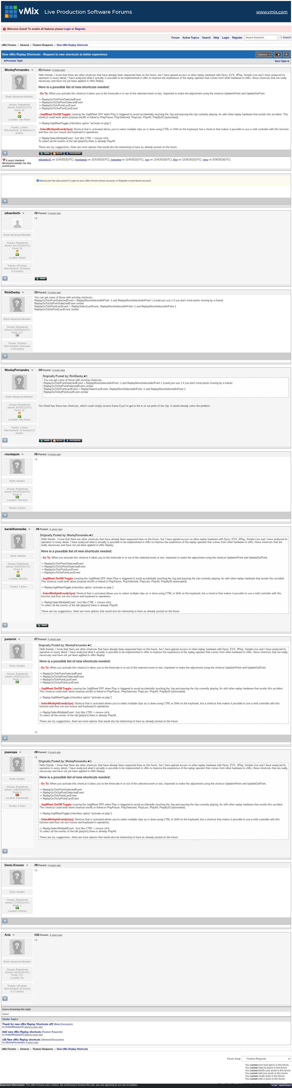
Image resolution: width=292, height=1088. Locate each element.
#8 (36, 752)
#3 (36, 292)
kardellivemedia (15, 529)
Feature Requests (43, 45)
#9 (36, 865)
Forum (175, 37)
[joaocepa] (17, 771)
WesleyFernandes (17, 70)
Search (206, 37)
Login (67, 28)
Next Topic (281, 61)
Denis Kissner (14, 865)
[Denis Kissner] (17, 884)
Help (216, 37)
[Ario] (17, 953)
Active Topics (191, 37)
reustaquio (12, 454)
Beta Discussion (63, 1024)
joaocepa (11, 752)
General (24, 45)
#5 (36, 454)
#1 (40, 70)
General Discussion (52, 1039)
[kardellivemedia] (18, 548)
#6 (37, 529)
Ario (8, 934)
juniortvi (10, 639)
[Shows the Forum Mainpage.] (22, 13)
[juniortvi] (17, 658)
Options (262, 54)
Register (80, 28)
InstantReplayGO (14, 1027)
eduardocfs (12, 213)
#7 (36, 639)
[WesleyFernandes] (19, 88)
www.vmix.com (272, 12)
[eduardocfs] (17, 227)
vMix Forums (9, 45)
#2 (36, 213)
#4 (40, 370)
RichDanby (12, 292)
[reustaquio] (17, 473)
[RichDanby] (17, 311)
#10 (36, 934)
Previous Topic (14, 60)
